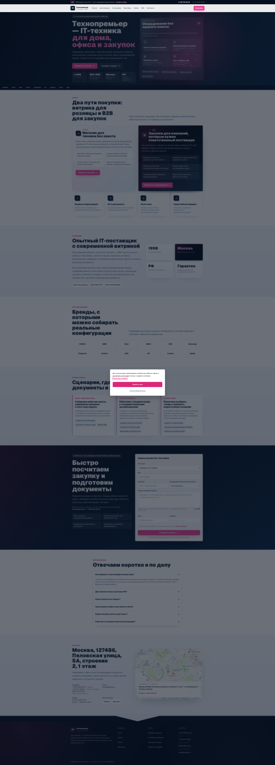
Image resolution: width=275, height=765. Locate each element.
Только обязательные (138, 391)
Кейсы (136, 8)
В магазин (199, 8)
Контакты (150, 8)
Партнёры (127, 8)
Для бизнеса (105, 8)
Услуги (94, 8)
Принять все (137, 384)
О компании (116, 8)
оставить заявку (121, 2)
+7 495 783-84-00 (184, 2)
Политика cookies (120, 378)
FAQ (142, 8)
